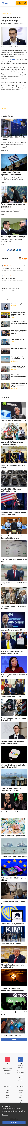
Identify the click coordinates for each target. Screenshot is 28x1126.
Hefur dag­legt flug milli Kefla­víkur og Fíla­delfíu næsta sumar (18, 359)
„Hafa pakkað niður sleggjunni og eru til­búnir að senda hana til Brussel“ (19, 332)
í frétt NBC (12, 60)
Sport (7, 1092)
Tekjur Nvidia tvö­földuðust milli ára (13, 421)
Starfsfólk (21, 1074)
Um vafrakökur (20, 1079)
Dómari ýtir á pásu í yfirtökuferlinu (13, 924)
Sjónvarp (7, 1097)
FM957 (20, 1099)
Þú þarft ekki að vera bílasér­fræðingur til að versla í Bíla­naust (18, 314)
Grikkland (4, 108)
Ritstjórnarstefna (20, 1070)
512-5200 (21, 1065)
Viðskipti (7, 1090)
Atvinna (20, 1092)
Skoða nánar (5, 1114)
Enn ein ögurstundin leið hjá (13, 237)
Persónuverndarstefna (7, 1068)
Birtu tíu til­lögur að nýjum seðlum (13, 836)
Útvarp (7, 1099)
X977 (21, 1100)
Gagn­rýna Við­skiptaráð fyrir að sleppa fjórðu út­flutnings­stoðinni (19, 385)
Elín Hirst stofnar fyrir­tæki (17, 304)
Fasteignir (21, 1090)
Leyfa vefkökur (14, 1122)
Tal (20, 1102)
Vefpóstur (21, 1077)
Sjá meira (14, 1039)
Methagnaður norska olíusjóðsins (13, 630)
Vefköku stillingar (14, 1118)
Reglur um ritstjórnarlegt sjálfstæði (7, 1066)
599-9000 (8, 1073)
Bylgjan (20, 1097)
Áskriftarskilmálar (20, 1072)
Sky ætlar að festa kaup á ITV (11, 1036)
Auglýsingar (20, 1067)
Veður (21, 1095)
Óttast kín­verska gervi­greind (11, 944)
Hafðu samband (21, 1069)
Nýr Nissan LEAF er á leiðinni (18, 348)
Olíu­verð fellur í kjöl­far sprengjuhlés (14, 857)
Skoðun (7, 1095)
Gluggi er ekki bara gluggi (17, 339)
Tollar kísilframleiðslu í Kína (11, 697)
